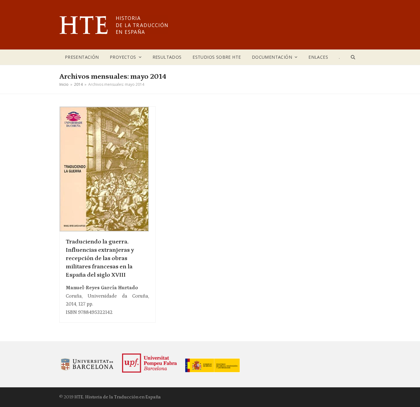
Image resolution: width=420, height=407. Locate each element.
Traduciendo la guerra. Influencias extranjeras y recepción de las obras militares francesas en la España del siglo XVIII (100, 258)
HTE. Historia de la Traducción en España (117, 397)
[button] (353, 57)
